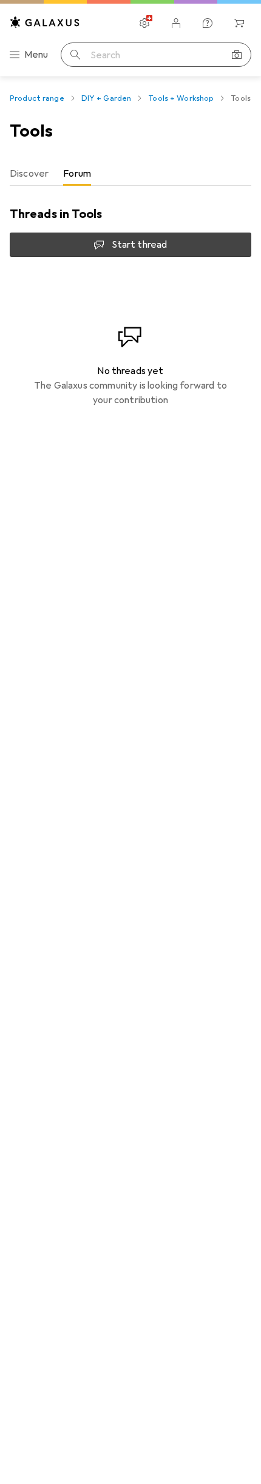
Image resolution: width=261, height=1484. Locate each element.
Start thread (140, 245)
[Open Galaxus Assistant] (207, 23)
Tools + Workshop (181, 98)
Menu (36, 55)
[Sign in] (176, 23)
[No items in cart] (239, 23)
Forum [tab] (77, 174)
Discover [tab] (29, 174)
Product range (37, 98)
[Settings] (144, 23)
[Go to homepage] (45, 22)
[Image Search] (236, 55)
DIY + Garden (106, 98)
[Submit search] (75, 54)
